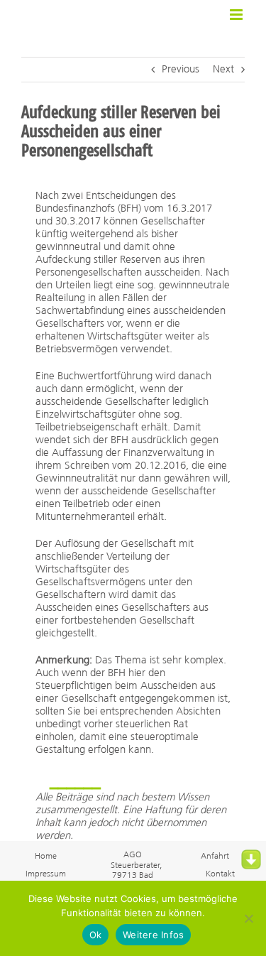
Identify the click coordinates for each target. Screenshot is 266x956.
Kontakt (220, 874)
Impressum (46, 874)
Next (223, 70)
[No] (248, 918)
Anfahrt (215, 856)
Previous (180, 70)
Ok (95, 934)
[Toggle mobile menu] (237, 14)
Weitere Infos (153, 934)
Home (46, 856)
